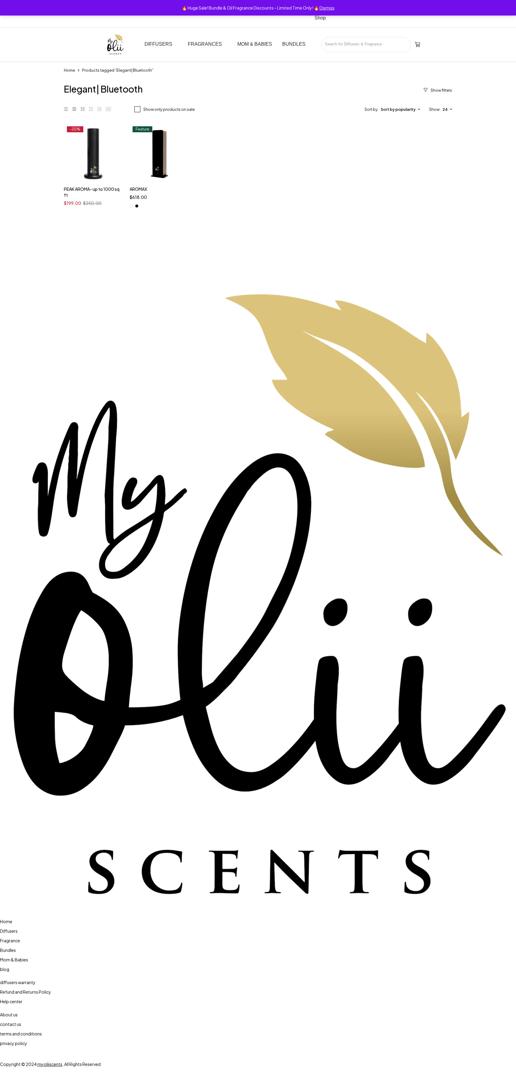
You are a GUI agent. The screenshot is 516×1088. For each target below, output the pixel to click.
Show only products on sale (169, 109)
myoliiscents (49, 1064)
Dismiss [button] (327, 7)
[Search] (404, 45)
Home (69, 70)
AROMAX (138, 189)
